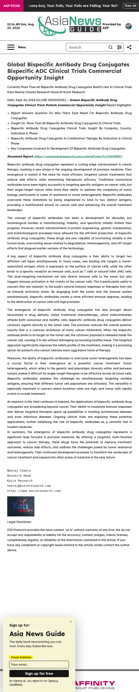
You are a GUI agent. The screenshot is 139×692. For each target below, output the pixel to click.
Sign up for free (39, 673)
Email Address (21, 657)
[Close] (70, 621)
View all (130, 5)
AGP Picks (12, 6)
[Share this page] (129, 47)
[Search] (110, 47)
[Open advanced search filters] (119, 47)
